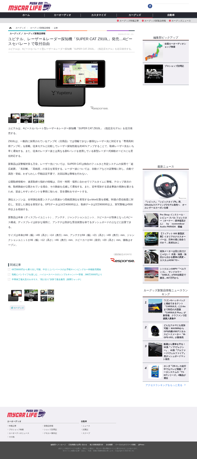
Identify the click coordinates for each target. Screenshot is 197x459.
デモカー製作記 (50, 433)
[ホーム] (10, 28)
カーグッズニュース (181, 20)
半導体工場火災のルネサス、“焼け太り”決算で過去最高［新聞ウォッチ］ (47, 279)
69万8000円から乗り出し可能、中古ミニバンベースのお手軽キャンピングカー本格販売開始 (56, 269)
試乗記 (85, 429)
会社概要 (109, 445)
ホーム (26, 15)
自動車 (171, 15)
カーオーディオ (62, 15)
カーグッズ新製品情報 (155, 20)
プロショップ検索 (16, 429)
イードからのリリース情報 (125, 445)
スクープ (86, 433)
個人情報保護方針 (96, 445)
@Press (141, 445)
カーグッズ (135, 15)
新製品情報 (48, 426)
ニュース (86, 426)
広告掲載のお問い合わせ (77, 445)
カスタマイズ (98, 15)
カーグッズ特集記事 (129, 20)
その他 (11, 437)
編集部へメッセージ (58, 445)
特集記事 (12, 426)
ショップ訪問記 (50, 429)
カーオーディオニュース (19, 433)
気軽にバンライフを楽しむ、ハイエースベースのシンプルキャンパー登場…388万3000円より (57, 274)
